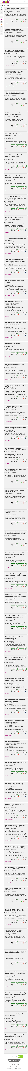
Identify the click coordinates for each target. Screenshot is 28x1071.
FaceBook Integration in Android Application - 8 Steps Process (13, 930)
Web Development (9, 53)
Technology (8, 116)
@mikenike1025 (8, 588)
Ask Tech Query (1, 31)
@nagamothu (7, 107)
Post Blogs (1, 33)
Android (7, 95)
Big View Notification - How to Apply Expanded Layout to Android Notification (15, 827)
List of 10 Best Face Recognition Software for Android (14, 134)
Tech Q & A (1, 29)
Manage (1, 19)
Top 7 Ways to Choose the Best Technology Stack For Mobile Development (13, 114)
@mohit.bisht (7, 400)
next (19, 1056)
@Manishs (7, 505)
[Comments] (21, 21)
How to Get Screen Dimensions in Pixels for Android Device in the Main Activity (15, 785)
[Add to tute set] (12, 21)
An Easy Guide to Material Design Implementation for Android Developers (15, 197)
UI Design (8, 199)
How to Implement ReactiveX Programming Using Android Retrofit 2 (15, 742)
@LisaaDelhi (7, 169)
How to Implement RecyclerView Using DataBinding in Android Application (15, 951)
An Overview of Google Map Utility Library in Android (14, 1014)
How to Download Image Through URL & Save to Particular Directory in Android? (15, 659)
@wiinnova (7, 44)
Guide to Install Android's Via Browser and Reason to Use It (15, 490)
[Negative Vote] (16, 21)
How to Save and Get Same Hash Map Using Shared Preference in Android (15, 993)
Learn (1, 24)
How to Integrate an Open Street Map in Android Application (15, 469)
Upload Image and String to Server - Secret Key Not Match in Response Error (14, 93)
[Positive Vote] (14, 21)
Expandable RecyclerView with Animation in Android (13, 407)
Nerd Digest (6, 5)
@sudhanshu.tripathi (9, 819)
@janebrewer (7, 190)
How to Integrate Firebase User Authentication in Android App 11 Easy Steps (15, 449)
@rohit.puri (7, 316)
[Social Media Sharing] (23, 21)
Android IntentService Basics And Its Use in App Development (15, 155)
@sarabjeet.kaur (8, 356)
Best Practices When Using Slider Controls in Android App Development (15, 574)
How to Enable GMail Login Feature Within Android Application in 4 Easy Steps (15, 848)
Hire (1, 7)
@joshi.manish (8, 379)
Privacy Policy (9, 1066)
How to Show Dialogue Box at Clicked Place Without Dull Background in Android (15, 617)
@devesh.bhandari (9, 735)
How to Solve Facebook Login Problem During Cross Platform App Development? (15, 324)
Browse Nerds (1, 12)
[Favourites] (19, 21)
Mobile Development (10, 11)
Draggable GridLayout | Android (13, 343)
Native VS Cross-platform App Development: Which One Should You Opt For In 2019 (15, 177)
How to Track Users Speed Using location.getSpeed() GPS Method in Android (14, 910)
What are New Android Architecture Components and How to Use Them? (15, 679)
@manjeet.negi (8, 609)
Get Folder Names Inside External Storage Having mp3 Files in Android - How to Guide (15, 596)
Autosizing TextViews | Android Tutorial (15, 427)
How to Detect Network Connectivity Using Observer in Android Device (15, 553)
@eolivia (6, 23)
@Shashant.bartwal (9, 337)
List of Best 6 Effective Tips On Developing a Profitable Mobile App (14, 29)
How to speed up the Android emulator (15, 762)
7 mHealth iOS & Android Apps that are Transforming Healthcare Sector (15, 8)
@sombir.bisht (8, 965)
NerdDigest (19, 11)
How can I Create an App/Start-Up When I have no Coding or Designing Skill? (15, 51)
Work (1, 15)
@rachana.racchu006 (9, 295)
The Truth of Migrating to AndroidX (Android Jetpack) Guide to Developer (15, 260)
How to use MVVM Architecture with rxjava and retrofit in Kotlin (14, 302)
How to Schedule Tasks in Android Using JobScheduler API (14, 721)
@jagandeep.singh (9, 484)
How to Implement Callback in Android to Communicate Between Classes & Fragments (15, 533)
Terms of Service (16, 1066)
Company (1, 22)
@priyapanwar (8, 148)
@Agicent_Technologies (10, 65)
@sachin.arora (8, 1049)
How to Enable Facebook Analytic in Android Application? (15, 637)
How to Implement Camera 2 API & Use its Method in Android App (14, 1035)
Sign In (18, 1)
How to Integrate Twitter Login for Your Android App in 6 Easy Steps (15, 867)
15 (16, 1056)
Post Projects (1, 10)
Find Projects (1, 17)
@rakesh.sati (7, 211)
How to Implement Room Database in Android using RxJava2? (15, 700)
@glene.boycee (8, 253)
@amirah (7, 232)
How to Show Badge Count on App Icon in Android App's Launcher (14, 365)
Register (24, 1)
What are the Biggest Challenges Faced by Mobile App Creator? (14, 71)
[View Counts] (25, 21)
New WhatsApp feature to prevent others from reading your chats (14, 218)
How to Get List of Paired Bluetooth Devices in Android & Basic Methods (15, 972)
